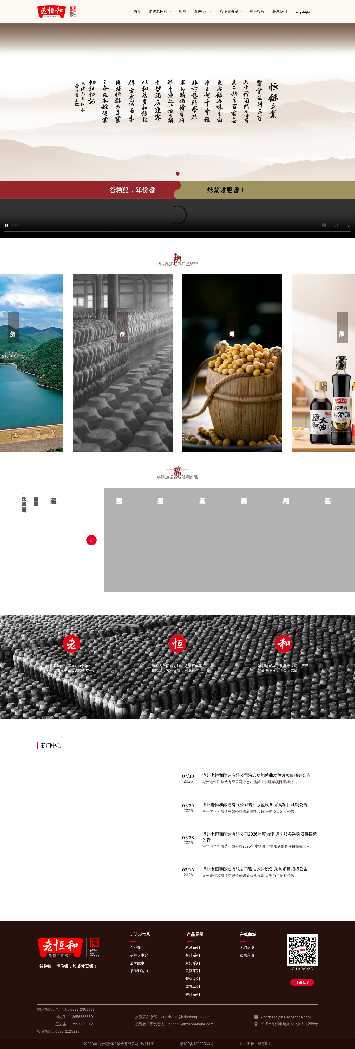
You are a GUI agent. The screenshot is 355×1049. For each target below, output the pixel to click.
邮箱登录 (302, 982)
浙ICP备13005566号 (197, 1044)
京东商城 (247, 955)
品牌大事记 (139, 955)
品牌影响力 (139, 971)
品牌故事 (137, 963)
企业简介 (137, 947)
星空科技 (265, 1044)
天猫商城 (247, 947)
